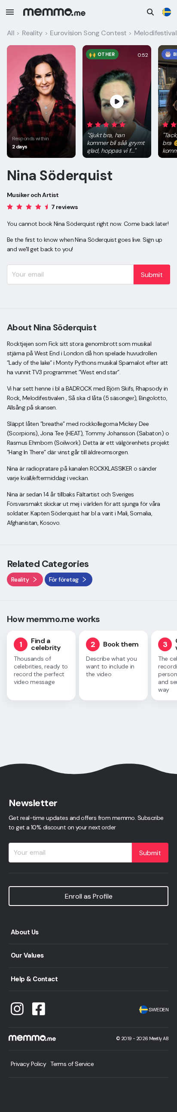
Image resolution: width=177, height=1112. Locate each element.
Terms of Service (72, 1064)
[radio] (90, 124)
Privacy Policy (28, 1064)
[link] (166, 12)
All (10, 32)
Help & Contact (34, 979)
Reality (32, 32)
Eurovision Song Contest (88, 32)
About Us (25, 932)
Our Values (27, 955)
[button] (116, 136)
